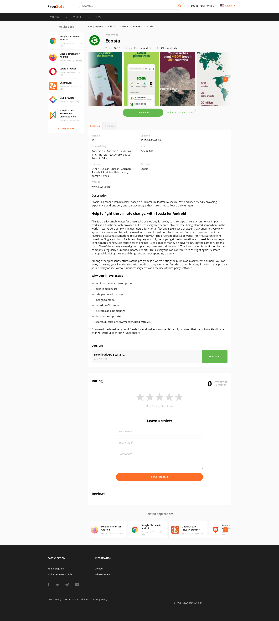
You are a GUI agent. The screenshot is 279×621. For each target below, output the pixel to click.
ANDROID (78, 16)
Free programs (95, 26)
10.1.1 (112, 48)
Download (143, 112)
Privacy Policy (100, 599)
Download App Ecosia (111, 354)
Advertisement (103, 574)
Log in (194, 6)
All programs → (65, 128)
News (98, 16)
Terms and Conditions (77, 599)
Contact (99, 568)
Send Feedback (159, 476)
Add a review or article (60, 574)
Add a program (56, 568)
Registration (207, 6)
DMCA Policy (54, 599)
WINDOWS (55, 16)
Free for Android (143, 48)
